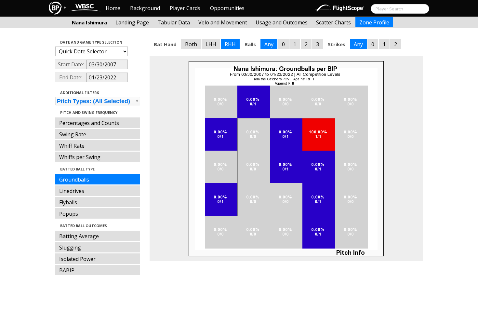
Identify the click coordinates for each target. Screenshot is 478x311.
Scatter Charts (333, 22)
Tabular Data (173, 22)
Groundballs (74, 179)
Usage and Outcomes (282, 22)
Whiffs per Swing (79, 157)
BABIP (66, 270)
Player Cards (185, 8)
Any (268, 44)
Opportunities (227, 8)
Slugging (70, 247)
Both (191, 44)
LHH (211, 44)
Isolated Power (77, 259)
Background (145, 8)
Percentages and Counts (89, 123)
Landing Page (132, 22)
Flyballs (68, 202)
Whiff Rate (72, 145)
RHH (230, 44)
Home (113, 8)
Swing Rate (72, 134)
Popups (68, 213)
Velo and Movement (222, 22)
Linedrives (71, 191)
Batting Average (79, 236)
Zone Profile (374, 22)
